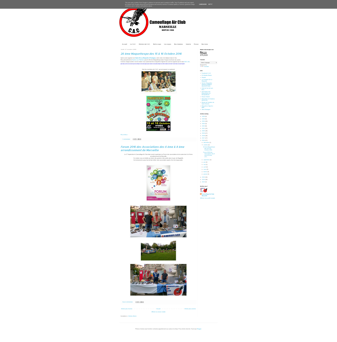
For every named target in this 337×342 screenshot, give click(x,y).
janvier (206, 174)
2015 (203, 177)
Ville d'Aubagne (206, 109)
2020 (203, 130)
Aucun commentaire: (127, 302)
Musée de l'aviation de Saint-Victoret (208, 103)
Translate (206, 66)
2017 (203, 138)
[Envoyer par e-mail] (134, 139)
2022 (203, 126)
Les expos (167, 44)
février (205, 171)
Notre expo (157, 44)
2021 (203, 128)
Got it (210, 4)
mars (205, 169)
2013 (203, 182)
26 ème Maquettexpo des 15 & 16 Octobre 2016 (151, 53)
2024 (203, 121)
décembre (206, 142)
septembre (207, 159)
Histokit (204, 77)
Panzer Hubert (206, 96)
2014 (203, 179)
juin (205, 162)
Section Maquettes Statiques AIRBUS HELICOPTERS (207, 84)
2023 (203, 123)
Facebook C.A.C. (206, 73)
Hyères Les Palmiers (138, 60)
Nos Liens (205, 44)
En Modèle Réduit (207, 75)
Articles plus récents (126, 308)
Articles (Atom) (132, 316)
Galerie (188, 44)
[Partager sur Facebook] (139, 139)
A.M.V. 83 (186, 61)
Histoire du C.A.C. (144, 44)
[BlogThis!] (135, 139)
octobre (206, 145)
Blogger (199, 329)
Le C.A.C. (133, 44)
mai (205, 164)
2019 (203, 133)
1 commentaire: (126, 139)
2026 (203, 116)
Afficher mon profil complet (207, 198)
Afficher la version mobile (158, 312)
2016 (203, 140)
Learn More (203, 4)
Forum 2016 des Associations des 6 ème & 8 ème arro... (209, 154)
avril (205, 167)
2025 (203, 119)
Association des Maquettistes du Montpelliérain (206, 93)
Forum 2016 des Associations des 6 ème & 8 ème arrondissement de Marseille (152, 148)
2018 (203, 135)
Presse (196, 44)
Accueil (124, 44)
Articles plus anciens (190, 308)
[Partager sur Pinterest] (140, 139)
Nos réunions (178, 44)
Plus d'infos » (124, 134)
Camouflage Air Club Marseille (208, 194)
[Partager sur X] (137, 139)
